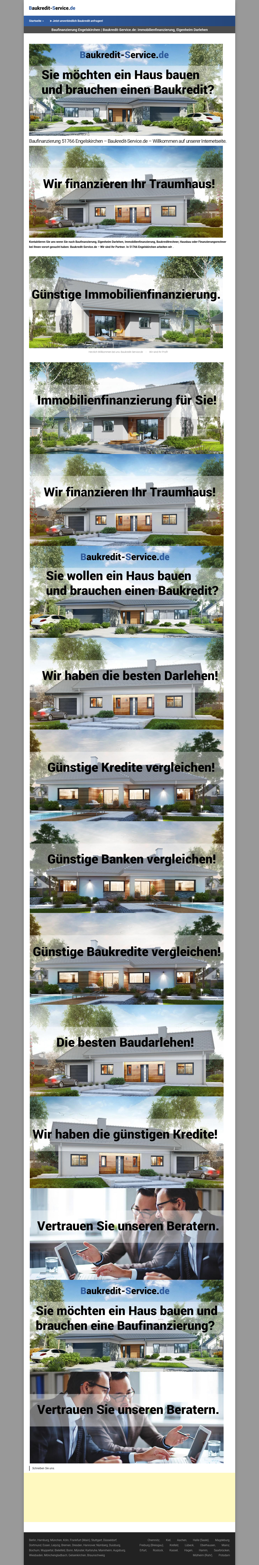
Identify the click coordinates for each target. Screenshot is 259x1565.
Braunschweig (96, 1555)
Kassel (173, 1550)
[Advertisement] (129, 1497)
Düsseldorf (109, 1540)
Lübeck (189, 1545)
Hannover (89, 1545)
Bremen (66, 1545)
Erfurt (143, 1550)
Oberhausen (207, 1545)
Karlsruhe (91, 1550)
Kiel (168, 1540)
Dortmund (35, 1545)
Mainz (225, 1545)
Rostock (158, 1550)
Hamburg (43, 1540)
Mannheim (105, 1550)
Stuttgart (96, 1540)
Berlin (32, 1540)
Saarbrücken (221, 1550)
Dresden (77, 1545)
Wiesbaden (36, 1555)
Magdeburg (222, 1540)
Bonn (69, 1550)
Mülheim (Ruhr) (202, 1555)
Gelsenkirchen (77, 1555)
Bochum (34, 1550)
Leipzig (55, 1545)
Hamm (203, 1550)
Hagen (188, 1550)
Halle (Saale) (201, 1540)
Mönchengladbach (55, 1555)
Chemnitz (153, 1540)
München (56, 1540)
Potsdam (224, 1555)
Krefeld (174, 1545)
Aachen (181, 1540)
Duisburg (114, 1545)
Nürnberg (102, 1545)
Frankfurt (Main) (80, 1540)
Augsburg (119, 1550)
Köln (66, 1540)
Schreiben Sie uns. (43, 1468)
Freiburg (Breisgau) (151, 1545)
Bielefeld (60, 1550)
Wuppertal (47, 1550)
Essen (46, 1545)
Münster (79, 1550)
